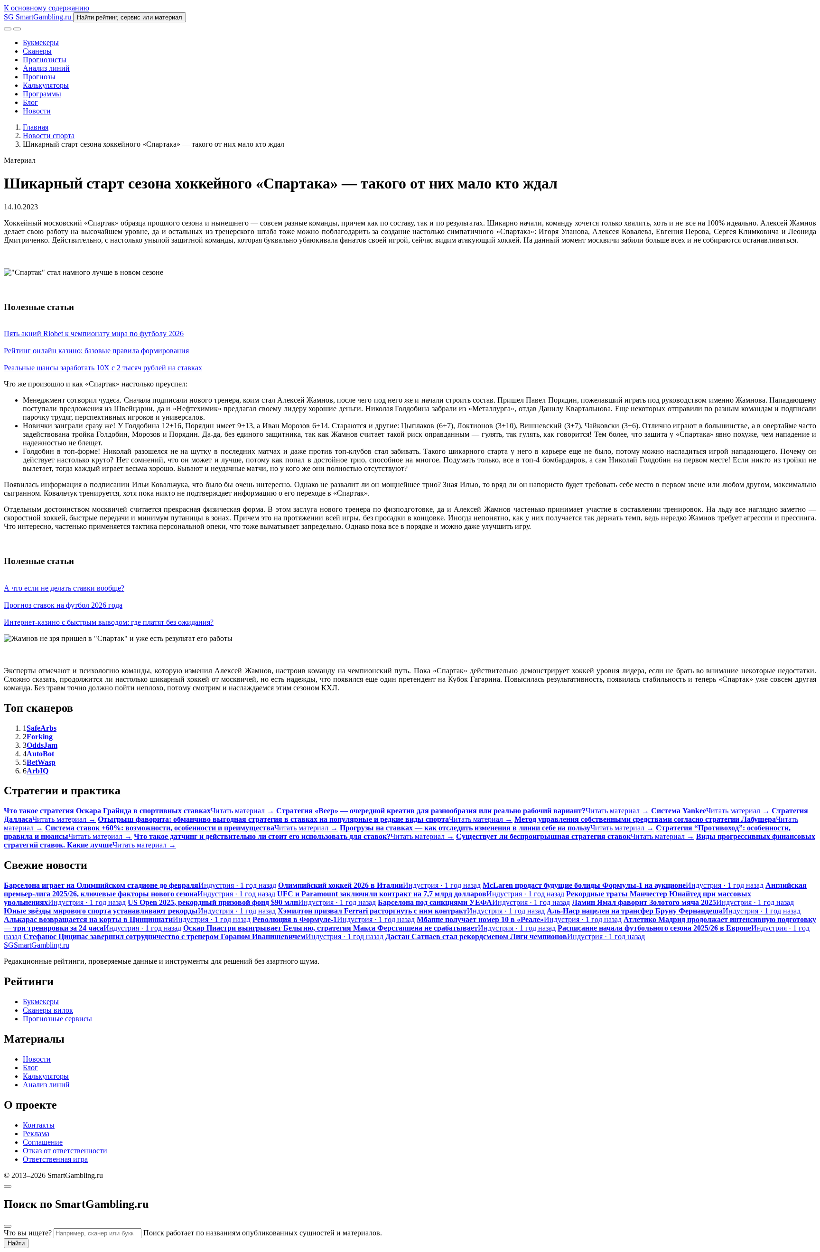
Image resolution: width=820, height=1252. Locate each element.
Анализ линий (46, 68)
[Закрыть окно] (7, 1186)
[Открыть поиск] (7, 29)
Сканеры (37, 51)
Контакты (39, 1125)
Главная (35, 127)
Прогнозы (39, 77)
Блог (30, 102)
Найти (16, 1243)
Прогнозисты (44, 60)
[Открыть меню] (17, 29)
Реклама (36, 1134)
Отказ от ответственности (65, 1151)
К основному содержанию (46, 8)
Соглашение (43, 1142)
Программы (42, 94)
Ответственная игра (55, 1159)
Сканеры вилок (48, 1010)
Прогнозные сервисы (57, 1019)
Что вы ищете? (28, 1233)
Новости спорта (49, 136)
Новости (37, 111)
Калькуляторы (46, 85)
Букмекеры (41, 42)
